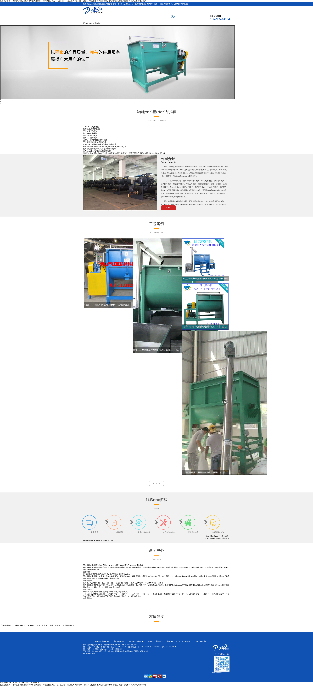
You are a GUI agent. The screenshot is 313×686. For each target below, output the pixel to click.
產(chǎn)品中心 (119, 641)
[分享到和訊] (160, 676)
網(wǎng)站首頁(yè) (91, 23)
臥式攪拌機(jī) (68, 625)
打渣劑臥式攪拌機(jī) (91, 133)
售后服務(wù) (187, 641)
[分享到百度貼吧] (164, 676)
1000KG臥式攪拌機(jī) (91, 129)
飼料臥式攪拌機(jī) (90, 135)
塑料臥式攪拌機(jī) (90, 138)
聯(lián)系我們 (201, 641)
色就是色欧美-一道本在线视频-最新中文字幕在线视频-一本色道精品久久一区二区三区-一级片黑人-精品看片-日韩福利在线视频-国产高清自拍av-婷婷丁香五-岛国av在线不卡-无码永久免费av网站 (73, 1)
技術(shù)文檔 (172, 641)
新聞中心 (159, 641)
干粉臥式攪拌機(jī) (90, 131)
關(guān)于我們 (135, 641)
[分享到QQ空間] (150, 676)
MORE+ (86, 153)
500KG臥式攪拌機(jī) (91, 127)
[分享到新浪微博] (155, 676)
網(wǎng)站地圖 (89, 653)
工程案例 (148, 641)
